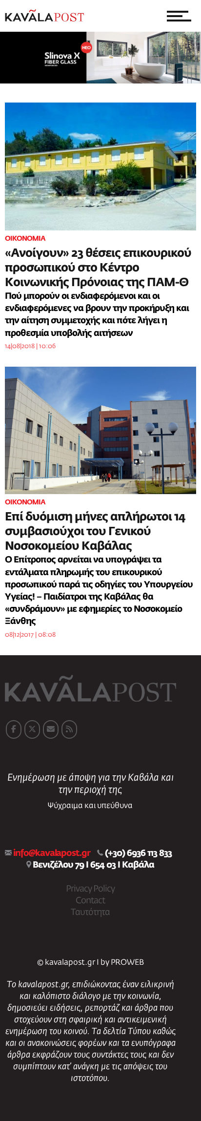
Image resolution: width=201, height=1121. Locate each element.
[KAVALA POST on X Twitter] (32, 729)
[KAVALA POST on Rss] (69, 729)
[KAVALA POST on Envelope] (51, 729)
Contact (90, 900)
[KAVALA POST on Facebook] (13, 729)
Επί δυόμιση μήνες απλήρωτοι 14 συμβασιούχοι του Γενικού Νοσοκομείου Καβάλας (95, 531)
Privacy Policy (90, 889)
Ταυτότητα (90, 912)
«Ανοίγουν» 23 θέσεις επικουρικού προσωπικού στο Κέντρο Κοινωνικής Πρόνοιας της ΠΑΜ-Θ (98, 268)
